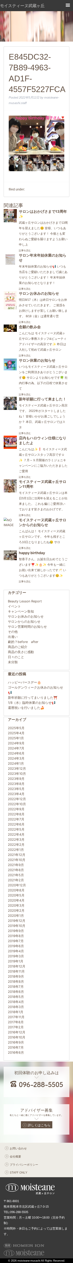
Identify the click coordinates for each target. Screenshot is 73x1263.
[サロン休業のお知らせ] (10, 370)
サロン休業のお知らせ (37, 360)
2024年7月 (16, 748)
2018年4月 (16, 1002)
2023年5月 (16, 789)
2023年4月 (16, 794)
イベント (14, 606)
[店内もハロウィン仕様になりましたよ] (10, 448)
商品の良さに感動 (21, 652)
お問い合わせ (18, 1148)
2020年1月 (16, 916)
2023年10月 (17, 774)
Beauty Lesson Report (25, 601)
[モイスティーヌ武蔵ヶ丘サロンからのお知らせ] (10, 525)
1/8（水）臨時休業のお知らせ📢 (32, 703)
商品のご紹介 (17, 647)
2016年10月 (16, 1037)
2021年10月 (16, 860)
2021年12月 (16, 855)
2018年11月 (16, 971)
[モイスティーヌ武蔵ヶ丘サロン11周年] (10, 491)
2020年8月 (16, 890)
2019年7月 (16, 941)
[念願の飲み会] (10, 331)
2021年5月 (16, 875)
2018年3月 (16, 1007)
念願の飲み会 (30, 327)
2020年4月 (16, 900)
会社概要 (15, 1156)
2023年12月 (17, 768)
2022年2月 (16, 845)
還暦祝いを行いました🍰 (26, 708)
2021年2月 (16, 880)
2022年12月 (17, 799)
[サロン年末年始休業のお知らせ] (10, 265)
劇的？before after (23, 642)
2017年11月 (16, 1017)
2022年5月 (16, 829)
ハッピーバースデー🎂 (24, 682)
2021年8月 (16, 870)
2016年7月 (16, 1047)
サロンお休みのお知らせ (39, 293)
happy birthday (32, 553)
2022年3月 (16, 839)
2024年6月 (16, 753)
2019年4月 (16, 951)
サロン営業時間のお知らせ (27, 627)
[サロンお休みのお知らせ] (10, 308)
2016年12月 (16, 1032)
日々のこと (16, 657)
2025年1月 (16, 738)
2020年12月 (17, 885)
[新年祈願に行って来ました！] (10, 409)
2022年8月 (16, 814)
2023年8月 (16, 784)
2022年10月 (17, 804)
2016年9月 (16, 1042)
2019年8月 (16, 936)
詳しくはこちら (39, 1125)
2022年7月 (16, 819)
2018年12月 (16, 966)
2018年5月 (16, 997)
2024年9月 (16, 743)
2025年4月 (16, 733)
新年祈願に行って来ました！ (42, 399)
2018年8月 (16, 981)
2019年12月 (16, 921)
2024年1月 (16, 763)
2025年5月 (16, 728)
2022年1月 (16, 850)
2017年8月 (16, 1022)
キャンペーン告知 (21, 611)
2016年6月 (16, 1052)
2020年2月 (16, 910)
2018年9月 (16, 976)
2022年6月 (16, 824)
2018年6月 (16, 992)
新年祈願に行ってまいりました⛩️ (32, 697)
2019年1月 (15, 961)
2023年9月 (16, 779)
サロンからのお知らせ (24, 621)
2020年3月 (16, 905)
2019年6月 (16, 946)
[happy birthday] (10, 559)
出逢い (13, 637)
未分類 (13, 662)
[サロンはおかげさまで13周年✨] (10, 221)
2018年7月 (16, 987)
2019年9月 (16, 931)
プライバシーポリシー (24, 1164)
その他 (13, 632)
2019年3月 (16, 956)
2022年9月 (16, 809)
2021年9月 (16, 865)
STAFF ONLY (18, 1172)
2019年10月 (16, 926)
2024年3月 (16, 758)
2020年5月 (16, 895)
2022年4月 (16, 834)
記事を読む (25, 250)
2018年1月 (15, 1012)
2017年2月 (16, 1027)
